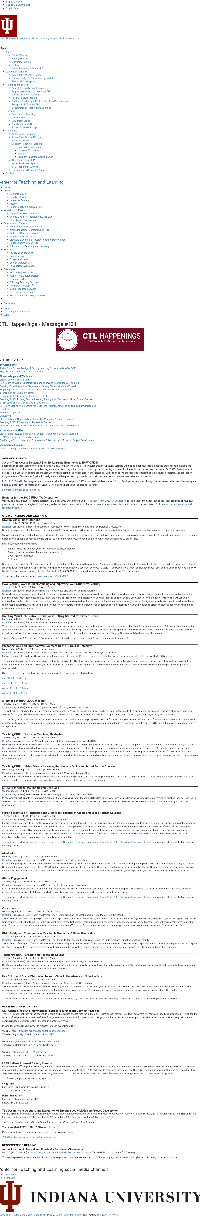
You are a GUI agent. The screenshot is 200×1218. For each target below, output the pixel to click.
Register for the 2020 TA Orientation (107, 500)
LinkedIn (10, 1177)
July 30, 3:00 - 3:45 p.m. (14, 678)
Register (7, 526)
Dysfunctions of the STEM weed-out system (36, 1041)
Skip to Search (13, 8)
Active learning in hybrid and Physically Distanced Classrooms (59, 1152)
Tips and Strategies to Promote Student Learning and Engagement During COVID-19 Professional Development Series (91, 842)
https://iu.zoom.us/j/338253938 (51, 576)
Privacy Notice (54, 1215)
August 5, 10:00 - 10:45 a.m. (16, 688)
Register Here (169, 1073)
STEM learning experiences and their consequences (40, 1031)
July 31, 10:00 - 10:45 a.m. (15, 683)
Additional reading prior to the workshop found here (31, 1137)
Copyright (69, 1215)
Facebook (11, 1174)
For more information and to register (20, 489)
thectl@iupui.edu (48, 571)
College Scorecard (22, 1215)
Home (7, 187)
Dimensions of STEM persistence (30, 1052)
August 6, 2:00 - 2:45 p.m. (15, 693)
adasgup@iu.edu (45, 1132)
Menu (4, 48)
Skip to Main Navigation (18, 4)
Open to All (39, 1215)
